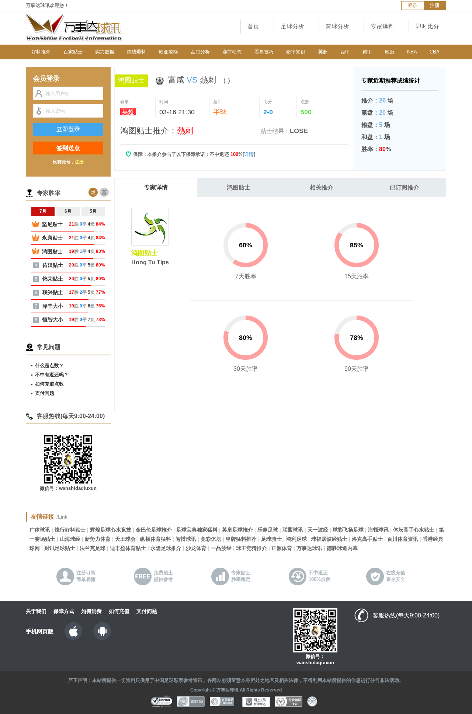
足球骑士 (271, 539)
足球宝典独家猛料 (197, 530)
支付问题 (44, 393)
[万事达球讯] (81, 28)
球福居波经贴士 (329, 539)
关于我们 (36, 611)
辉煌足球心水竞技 (110, 530)
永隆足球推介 (165, 548)
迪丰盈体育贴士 (128, 548)
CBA (435, 52)
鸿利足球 (296, 539)
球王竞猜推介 (251, 548)
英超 (323, 52)
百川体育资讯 (402, 539)
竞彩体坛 (211, 539)
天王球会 (125, 539)
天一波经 (318, 530)
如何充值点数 (49, 384)
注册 (435, 5)
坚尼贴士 (52, 224)
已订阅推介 (404, 187)
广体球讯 (40, 530)
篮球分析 (337, 26)
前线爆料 (136, 52)
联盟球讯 (292, 530)
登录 (412, 5)
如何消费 (91, 611)
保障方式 (63, 611)
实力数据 (104, 52)
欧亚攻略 (168, 52)
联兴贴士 (52, 292)
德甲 (367, 52)
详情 (249, 154)
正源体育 (281, 548)
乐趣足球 (267, 530)
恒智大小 (52, 320)
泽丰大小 (52, 306)
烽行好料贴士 (70, 530)
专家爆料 (382, 26)
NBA (412, 52)
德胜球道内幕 (342, 548)
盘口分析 (200, 52)
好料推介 (41, 52)
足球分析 (292, 26)
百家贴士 (73, 52)
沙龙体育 (196, 548)
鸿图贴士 (238, 187)
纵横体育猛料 (155, 539)
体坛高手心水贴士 (413, 530)
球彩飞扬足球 (348, 530)
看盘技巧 (264, 52)
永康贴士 (52, 238)
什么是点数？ (49, 365)
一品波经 (221, 548)
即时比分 (427, 26)
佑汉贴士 (52, 265)
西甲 (345, 52)
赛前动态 (232, 52)
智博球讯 (186, 539)
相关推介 (321, 187)
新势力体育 (98, 539)
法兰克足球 (92, 548)
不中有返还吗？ (52, 374)
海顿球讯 (378, 530)
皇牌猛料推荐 (241, 539)
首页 (253, 26)
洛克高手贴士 (367, 539)
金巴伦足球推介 (154, 530)
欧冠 (390, 52)
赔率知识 (295, 52)
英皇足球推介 (237, 530)
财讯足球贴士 (59, 548)
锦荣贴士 (52, 279)
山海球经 (70, 539)
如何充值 (119, 611)
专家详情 (156, 187)
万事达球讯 (309, 548)
